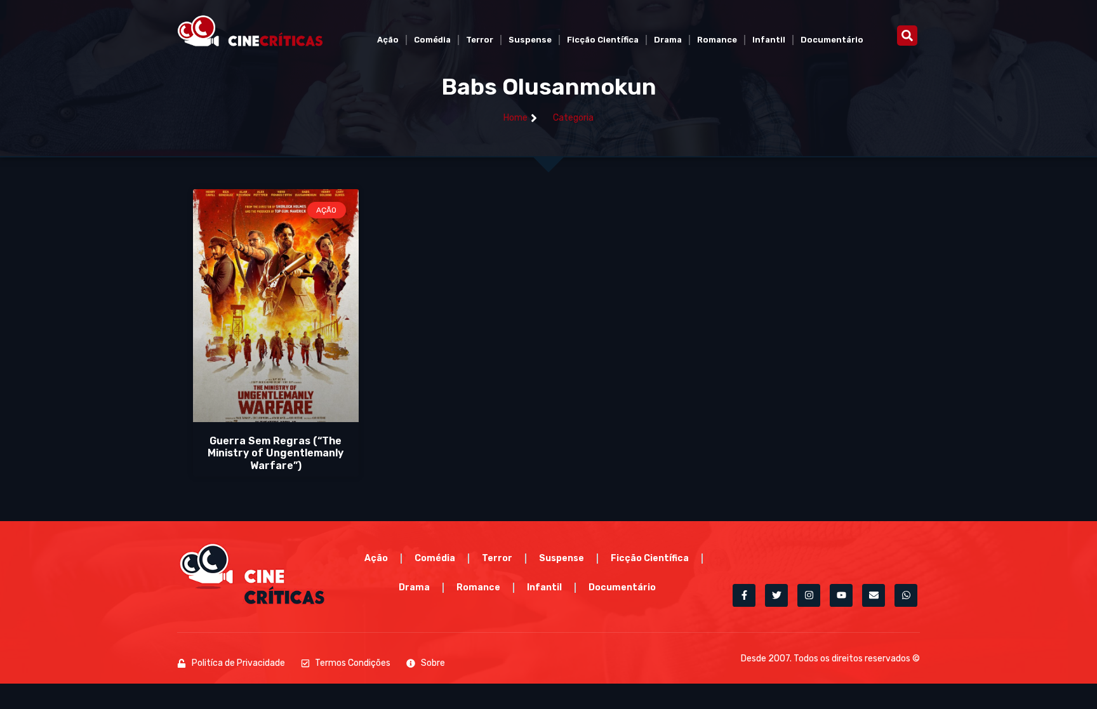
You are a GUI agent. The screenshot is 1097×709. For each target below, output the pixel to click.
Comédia (432, 39)
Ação (388, 39)
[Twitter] (776, 595)
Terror (479, 39)
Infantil (768, 39)
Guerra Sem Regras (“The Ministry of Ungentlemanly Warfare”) (275, 453)
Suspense (530, 39)
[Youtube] (841, 595)
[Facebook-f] (744, 595)
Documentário (832, 39)
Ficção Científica (603, 39)
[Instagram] (808, 595)
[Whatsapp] (905, 595)
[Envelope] (873, 595)
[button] (907, 35)
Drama (668, 39)
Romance (717, 39)
